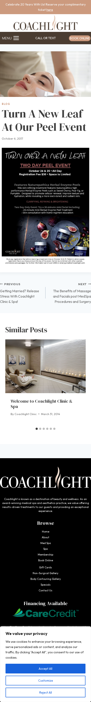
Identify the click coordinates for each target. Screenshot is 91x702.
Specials (46, 584)
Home (45, 531)
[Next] (79, 382)
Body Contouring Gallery (45, 579)
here (49, 10)
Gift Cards (45, 567)
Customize (45, 681)
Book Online (80, 38)
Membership (45, 554)
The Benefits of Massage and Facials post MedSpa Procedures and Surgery (72, 293)
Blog (6, 104)
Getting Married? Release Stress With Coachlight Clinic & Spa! (19, 293)
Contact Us (45, 590)
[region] (45, 664)
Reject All (45, 692)
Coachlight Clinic (26, 414)
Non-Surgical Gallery (45, 573)
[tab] (37, 429)
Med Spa (45, 543)
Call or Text (45, 38)
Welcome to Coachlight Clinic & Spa (41, 404)
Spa (45, 548)
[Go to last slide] (12, 382)
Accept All (45, 669)
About (45, 537)
